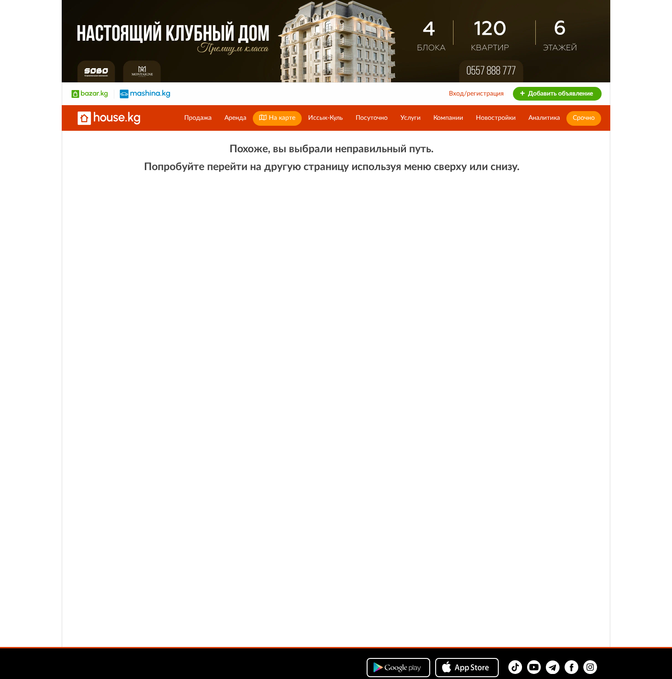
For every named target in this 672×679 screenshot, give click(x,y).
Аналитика (544, 118)
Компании (448, 118)
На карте (281, 118)
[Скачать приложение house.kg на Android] (398, 667)
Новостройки (496, 118)
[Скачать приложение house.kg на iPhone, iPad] (467, 667)
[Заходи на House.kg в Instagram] (590, 667)
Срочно (584, 118)
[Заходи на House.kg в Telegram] (553, 667)
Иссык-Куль (325, 118)
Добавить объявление (560, 94)
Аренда (235, 118)
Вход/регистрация (476, 94)
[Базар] (89, 94)
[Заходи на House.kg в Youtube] (534, 667)
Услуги (410, 118)
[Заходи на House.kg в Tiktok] (515, 667)
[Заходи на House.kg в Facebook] (571, 667)
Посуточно (372, 118)
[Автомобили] (145, 94)
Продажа (198, 118)
